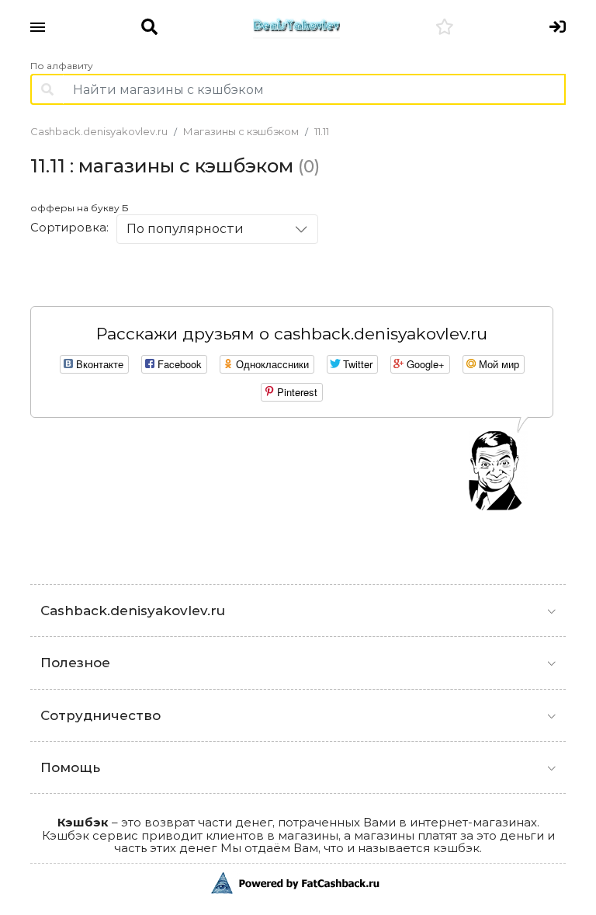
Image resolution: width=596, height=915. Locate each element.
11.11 (321, 131)
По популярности (185, 228)
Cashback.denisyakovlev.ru (99, 131)
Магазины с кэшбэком (241, 131)
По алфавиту (61, 66)
